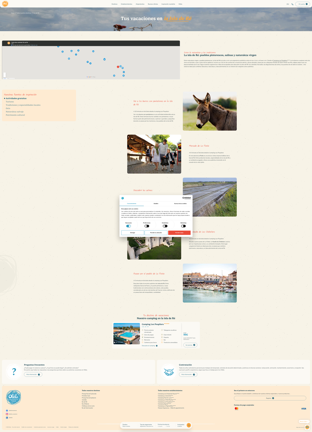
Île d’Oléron (85, 404)
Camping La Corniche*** (165, 396)
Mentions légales (63, 427)
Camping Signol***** (164, 404)
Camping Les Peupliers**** (166, 402)
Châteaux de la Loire (88, 406)
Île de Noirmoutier (87, 408)
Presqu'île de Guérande (89, 394)
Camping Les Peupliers (280, 60)
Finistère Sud (86, 396)
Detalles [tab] (156, 203)
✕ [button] (308, 421)
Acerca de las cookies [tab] (180, 203)
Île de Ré (84, 402)
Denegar (132, 232)
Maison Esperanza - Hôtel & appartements (171, 408)
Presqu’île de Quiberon (89, 398)
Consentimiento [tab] (131, 203)
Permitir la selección (156, 232)
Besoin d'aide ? (304, 421)
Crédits (57, 427)
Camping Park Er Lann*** (166, 398)
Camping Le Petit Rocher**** (167, 400)
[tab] (39, 98)
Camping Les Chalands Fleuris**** (168, 394)
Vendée (84, 400)
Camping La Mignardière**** (167, 406)
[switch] (147, 226)
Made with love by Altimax (301, 427)
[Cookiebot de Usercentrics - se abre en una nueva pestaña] (184, 198)
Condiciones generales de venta (40, 427)
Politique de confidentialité (73, 427)
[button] (114, 342)
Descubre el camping (148, 346)
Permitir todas (179, 232)
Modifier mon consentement (27, 427)
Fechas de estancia (163, 424)
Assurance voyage (50, 427)
